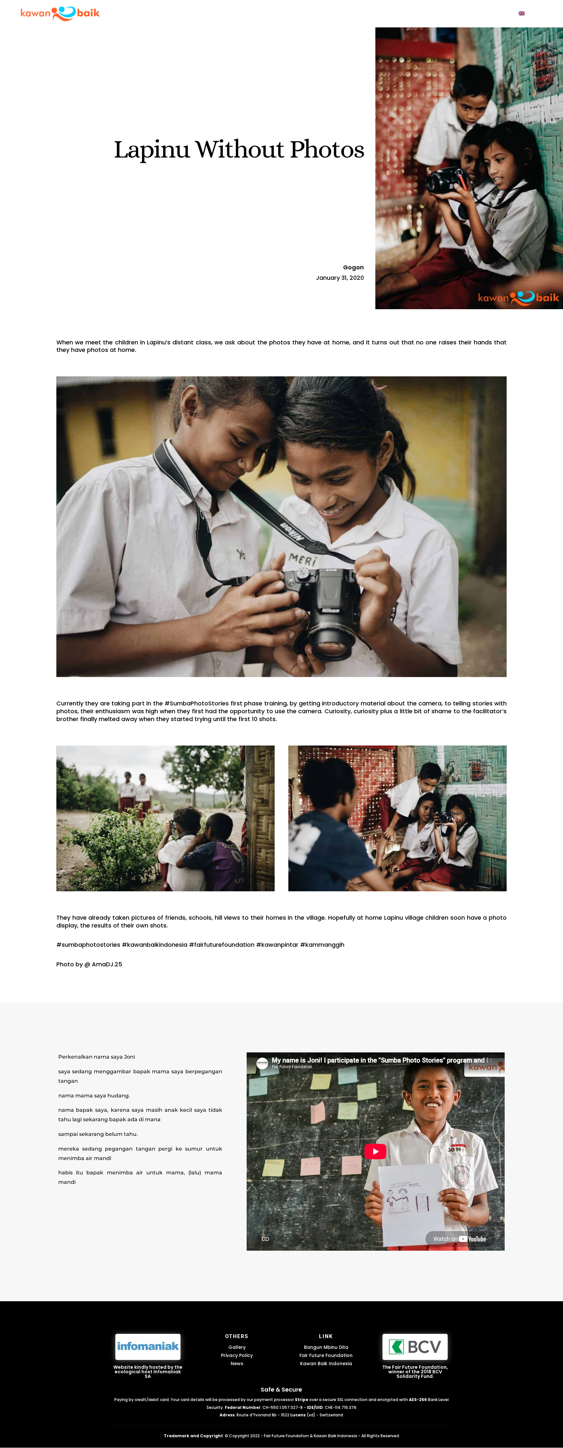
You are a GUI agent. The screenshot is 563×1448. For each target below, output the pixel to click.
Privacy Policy (237, 1355)
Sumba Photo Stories (332, 14)
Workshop (383, 14)
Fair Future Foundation (326, 1355)
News (237, 1363)
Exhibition (419, 14)
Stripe (301, 1399)
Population (495, 14)
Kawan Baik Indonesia (326, 1363)
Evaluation (456, 14)
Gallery (237, 1347)
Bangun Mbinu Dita (326, 1347)
